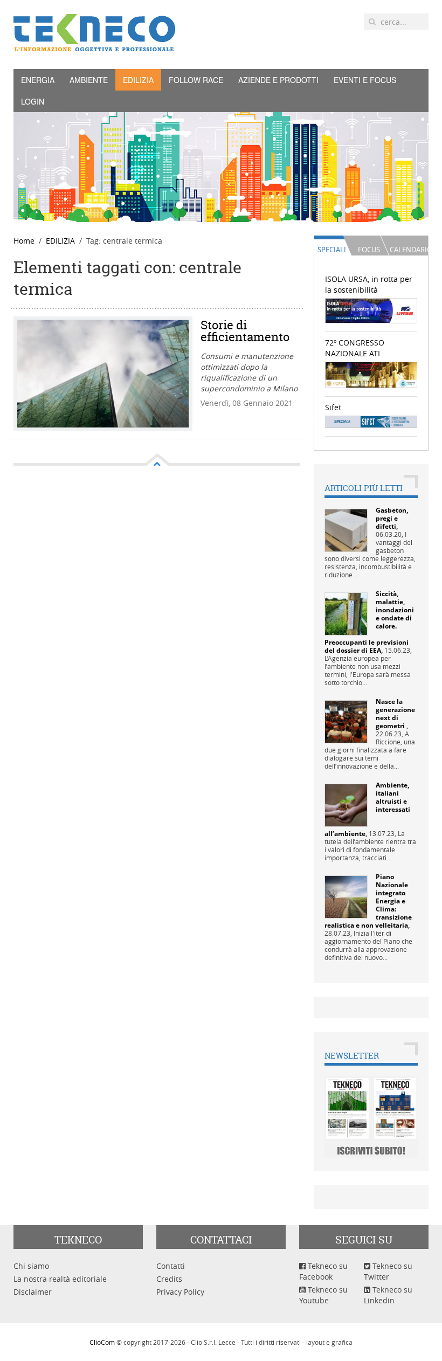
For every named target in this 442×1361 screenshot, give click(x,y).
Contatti (170, 1266)
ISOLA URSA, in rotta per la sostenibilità (368, 284)
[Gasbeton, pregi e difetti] (346, 529)
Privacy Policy (180, 1292)
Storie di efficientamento (245, 331)
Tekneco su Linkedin (388, 1294)
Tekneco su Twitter (388, 1271)
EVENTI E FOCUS (365, 79)
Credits (169, 1279)
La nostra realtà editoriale (60, 1279)
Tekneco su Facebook (323, 1271)
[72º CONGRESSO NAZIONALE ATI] (371, 374)
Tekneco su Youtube (323, 1294)
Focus (369, 249)
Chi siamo (31, 1266)
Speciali (331, 249)
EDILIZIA (138, 79)
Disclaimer (32, 1292)
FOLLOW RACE (196, 79)
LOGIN (32, 101)
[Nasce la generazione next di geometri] (346, 721)
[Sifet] (371, 421)
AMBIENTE (89, 79)
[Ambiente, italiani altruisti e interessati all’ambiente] (346, 804)
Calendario (408, 249)
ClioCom (102, 1342)
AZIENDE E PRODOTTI (278, 79)
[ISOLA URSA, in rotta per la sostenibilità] (371, 310)
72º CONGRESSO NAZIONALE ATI (354, 347)
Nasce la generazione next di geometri (395, 713)
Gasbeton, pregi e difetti (392, 518)
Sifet (333, 407)
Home (23, 241)
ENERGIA (37, 79)
